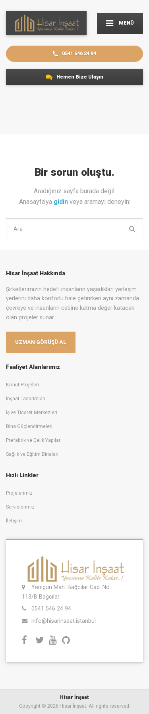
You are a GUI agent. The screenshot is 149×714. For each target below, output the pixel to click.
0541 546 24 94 (78, 53)
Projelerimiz (19, 493)
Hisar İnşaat (74, 697)
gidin (62, 201)
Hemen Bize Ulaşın (79, 77)
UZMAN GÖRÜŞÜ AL (40, 342)
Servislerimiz (20, 507)
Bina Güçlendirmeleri (29, 426)
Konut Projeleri (22, 385)
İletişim (14, 521)
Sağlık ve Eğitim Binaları (32, 454)
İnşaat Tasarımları (25, 398)
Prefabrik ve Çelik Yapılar (33, 440)
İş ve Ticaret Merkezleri (31, 412)
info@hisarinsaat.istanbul (63, 621)
